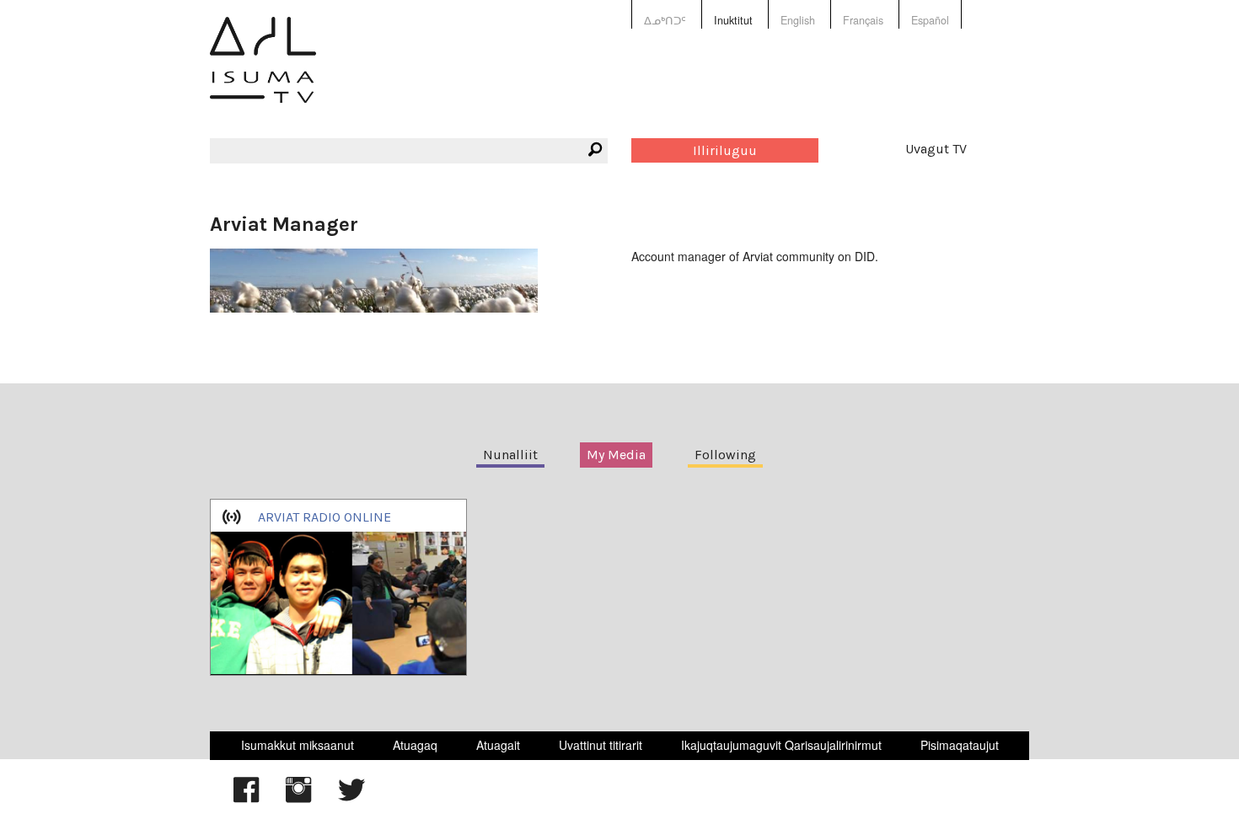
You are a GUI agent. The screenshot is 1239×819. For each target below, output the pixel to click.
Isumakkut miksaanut (297, 744)
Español (930, 20)
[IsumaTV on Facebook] (246, 798)
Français (863, 20)
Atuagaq (415, 744)
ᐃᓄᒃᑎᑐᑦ (665, 20)
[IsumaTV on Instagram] (298, 798)
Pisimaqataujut (959, 744)
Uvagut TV (936, 149)
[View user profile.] (374, 278)
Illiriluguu (725, 150)
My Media (616, 455)
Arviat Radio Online (324, 517)
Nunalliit (510, 455)
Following (725, 455)
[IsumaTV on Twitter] (351, 798)
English (797, 20)
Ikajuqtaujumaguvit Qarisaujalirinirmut (781, 744)
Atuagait (498, 744)
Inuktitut (733, 20)
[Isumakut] (263, 72)
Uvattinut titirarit (600, 744)
